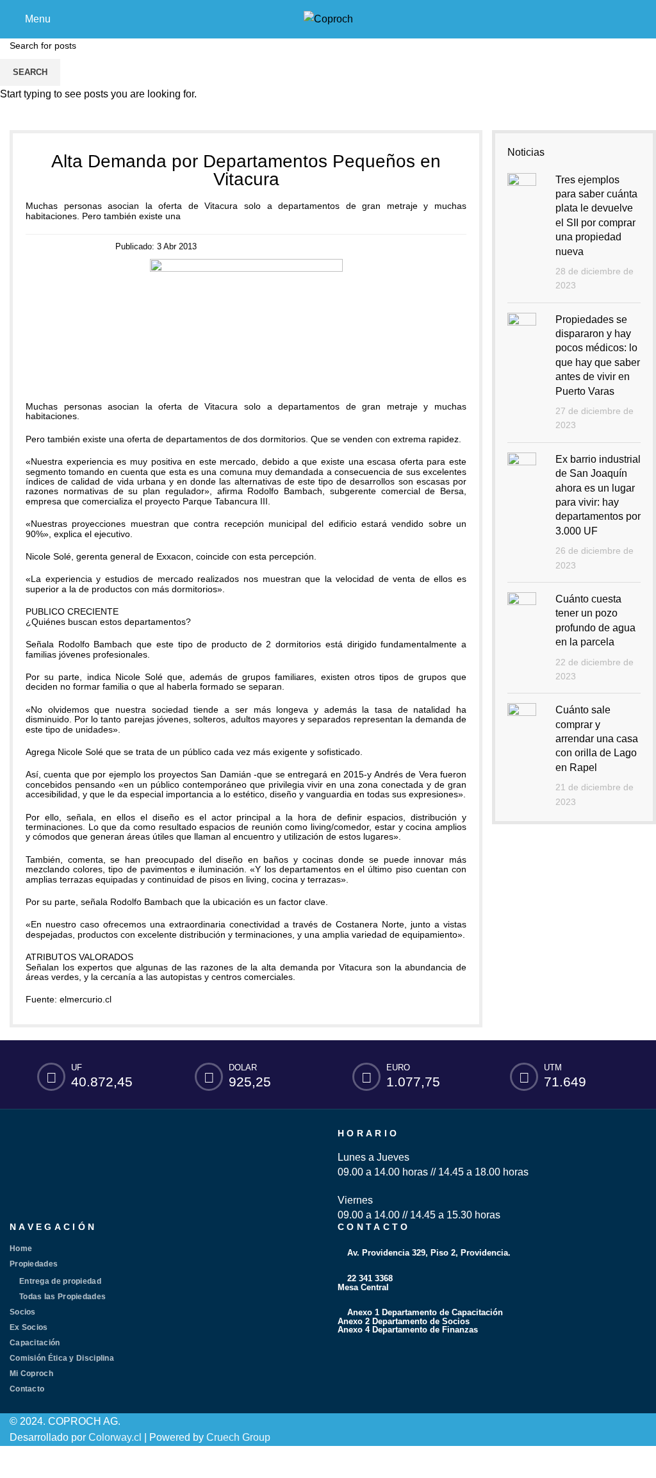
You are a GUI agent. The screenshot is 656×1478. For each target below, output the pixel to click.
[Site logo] (328, 18)
